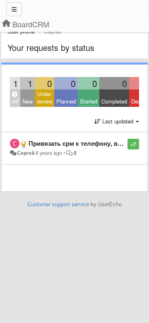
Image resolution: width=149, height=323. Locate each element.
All (15, 101)
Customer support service (58, 204)
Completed (114, 101)
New (27, 101)
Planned (66, 101)
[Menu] (14, 9)
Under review (44, 98)
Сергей (25, 153)
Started (88, 101)
